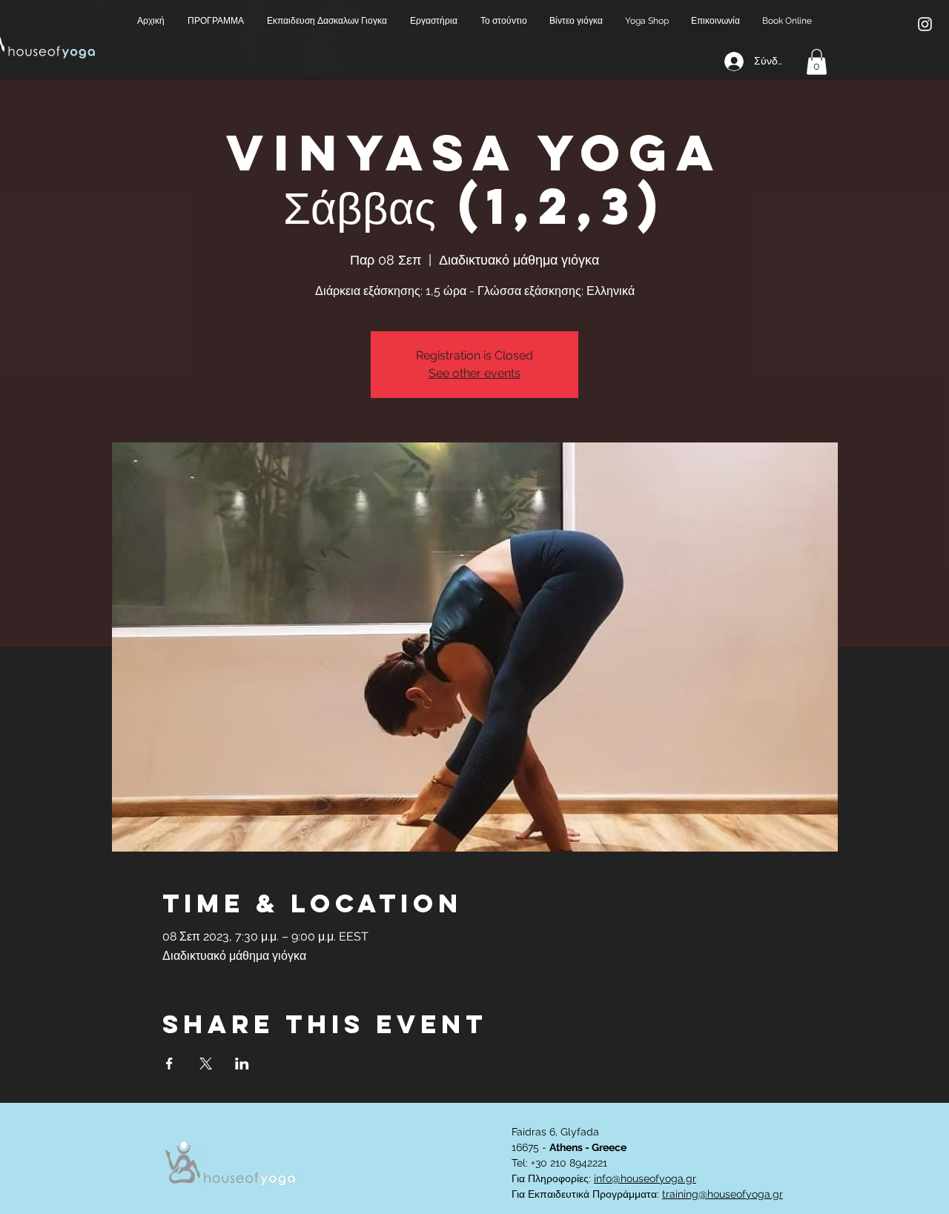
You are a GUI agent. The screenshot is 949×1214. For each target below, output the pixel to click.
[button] (216, 21)
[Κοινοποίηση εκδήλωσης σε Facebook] (169, 1063)
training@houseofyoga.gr (722, 1194)
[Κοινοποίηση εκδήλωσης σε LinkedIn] (242, 1063)
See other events (474, 373)
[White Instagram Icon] (925, 24)
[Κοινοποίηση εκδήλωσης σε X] (206, 1063)
